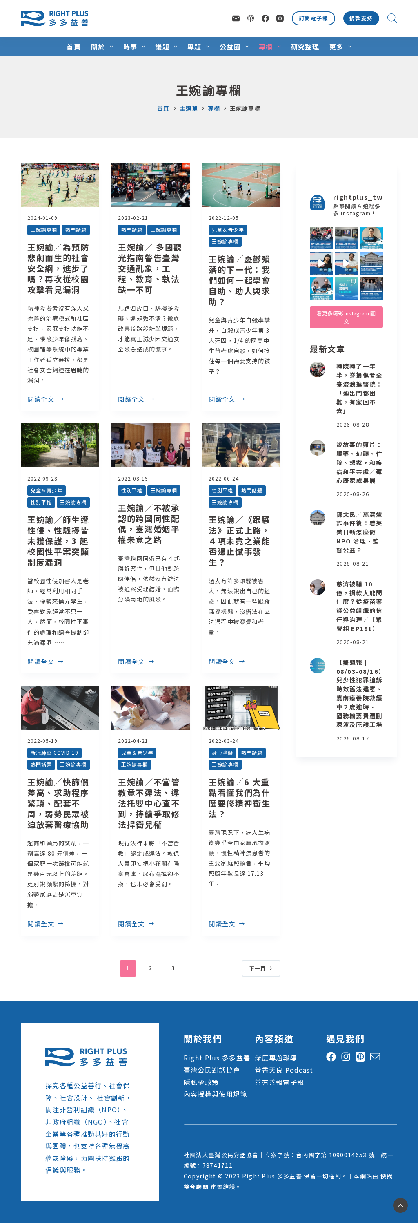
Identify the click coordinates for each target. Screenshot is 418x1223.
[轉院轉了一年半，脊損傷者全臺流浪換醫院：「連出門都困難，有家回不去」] (317, 369)
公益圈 (230, 46)
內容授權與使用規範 (215, 1094)
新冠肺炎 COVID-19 (54, 752)
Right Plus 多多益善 (217, 1057)
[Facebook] (265, 18)
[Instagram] (280, 18)
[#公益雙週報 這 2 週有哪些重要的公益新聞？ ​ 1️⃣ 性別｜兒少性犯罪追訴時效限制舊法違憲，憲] (346, 288)
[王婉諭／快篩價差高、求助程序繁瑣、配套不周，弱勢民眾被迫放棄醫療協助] (60, 708)
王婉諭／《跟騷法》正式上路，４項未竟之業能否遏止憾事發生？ (239, 541)
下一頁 (257, 968)
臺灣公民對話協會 (212, 1070)
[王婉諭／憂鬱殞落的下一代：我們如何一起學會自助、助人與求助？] (241, 185)
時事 (130, 46)
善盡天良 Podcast (284, 1070)
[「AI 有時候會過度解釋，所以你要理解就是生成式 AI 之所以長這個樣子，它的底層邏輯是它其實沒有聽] (321, 263)
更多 (336, 46)
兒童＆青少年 (228, 229)
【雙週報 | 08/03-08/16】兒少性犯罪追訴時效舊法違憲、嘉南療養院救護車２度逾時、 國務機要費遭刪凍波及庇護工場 (359, 693)
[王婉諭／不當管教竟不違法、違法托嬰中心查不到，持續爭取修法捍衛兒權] (150, 708)
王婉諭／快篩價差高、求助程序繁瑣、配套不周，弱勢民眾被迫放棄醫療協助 (58, 803)
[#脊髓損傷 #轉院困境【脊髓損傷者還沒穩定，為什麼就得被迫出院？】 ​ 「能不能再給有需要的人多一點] (321, 238)
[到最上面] (400, 1205)
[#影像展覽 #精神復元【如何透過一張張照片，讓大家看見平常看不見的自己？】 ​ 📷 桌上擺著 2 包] (346, 238)
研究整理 (305, 46)
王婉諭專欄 (44, 229)
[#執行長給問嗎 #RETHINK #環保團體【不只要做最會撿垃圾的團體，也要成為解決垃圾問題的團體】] (371, 238)
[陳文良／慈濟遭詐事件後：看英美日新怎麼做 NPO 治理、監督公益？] (317, 517)
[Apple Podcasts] (250, 18)
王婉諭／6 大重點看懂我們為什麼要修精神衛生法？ (239, 798)
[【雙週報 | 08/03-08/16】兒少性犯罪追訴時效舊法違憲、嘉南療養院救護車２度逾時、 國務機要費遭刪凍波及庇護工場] (317, 665)
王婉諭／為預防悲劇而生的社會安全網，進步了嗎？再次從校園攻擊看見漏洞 (58, 268)
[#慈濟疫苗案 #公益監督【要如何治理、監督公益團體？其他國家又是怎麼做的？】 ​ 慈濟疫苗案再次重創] (371, 263)
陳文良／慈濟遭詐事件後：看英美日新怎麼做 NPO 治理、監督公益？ (359, 532)
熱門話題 (76, 229)
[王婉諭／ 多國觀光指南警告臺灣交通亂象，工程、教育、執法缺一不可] (150, 185)
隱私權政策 (201, 1082)
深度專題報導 (276, 1057)
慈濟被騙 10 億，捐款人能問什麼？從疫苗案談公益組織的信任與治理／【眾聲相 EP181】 (359, 606)
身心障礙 (222, 752)
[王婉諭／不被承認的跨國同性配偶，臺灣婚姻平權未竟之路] (150, 445)
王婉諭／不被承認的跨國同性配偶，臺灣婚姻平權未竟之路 (149, 524)
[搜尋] (392, 18)
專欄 (266, 46)
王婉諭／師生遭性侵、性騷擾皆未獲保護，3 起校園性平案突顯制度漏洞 (58, 541)
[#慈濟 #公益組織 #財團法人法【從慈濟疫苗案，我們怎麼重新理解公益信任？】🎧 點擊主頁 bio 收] (321, 288)
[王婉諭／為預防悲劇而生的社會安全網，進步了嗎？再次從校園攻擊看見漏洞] (60, 185)
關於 (98, 46)
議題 (162, 46)
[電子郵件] (236, 18)
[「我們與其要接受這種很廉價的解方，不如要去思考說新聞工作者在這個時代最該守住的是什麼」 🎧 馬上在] (346, 263)
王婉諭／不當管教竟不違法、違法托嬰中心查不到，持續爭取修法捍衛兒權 (149, 803)
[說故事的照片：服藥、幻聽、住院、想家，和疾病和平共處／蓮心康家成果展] (317, 448)
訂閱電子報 (313, 18)
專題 (194, 46)
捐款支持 (361, 18)
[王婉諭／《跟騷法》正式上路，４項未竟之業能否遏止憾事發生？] (241, 445)
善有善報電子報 (279, 1082)
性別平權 (41, 502)
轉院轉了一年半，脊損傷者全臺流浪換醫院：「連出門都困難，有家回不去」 (359, 388)
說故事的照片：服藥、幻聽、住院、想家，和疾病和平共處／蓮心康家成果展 (359, 462)
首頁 (74, 46)
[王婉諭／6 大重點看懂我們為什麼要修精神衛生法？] (241, 708)
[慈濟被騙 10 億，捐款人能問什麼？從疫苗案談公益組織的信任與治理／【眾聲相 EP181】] (317, 587)
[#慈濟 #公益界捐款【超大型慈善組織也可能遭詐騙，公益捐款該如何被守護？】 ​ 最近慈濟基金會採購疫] (371, 288)
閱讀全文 (40, 400)
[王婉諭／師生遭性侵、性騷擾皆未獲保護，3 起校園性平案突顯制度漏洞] (60, 445)
